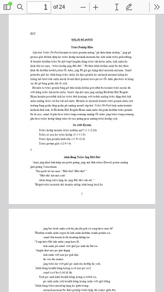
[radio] (117, 7)
